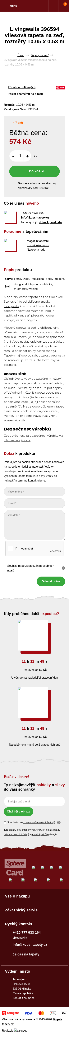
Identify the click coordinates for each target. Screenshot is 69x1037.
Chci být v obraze (18, 811)
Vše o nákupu (17, 896)
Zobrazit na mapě (24, 998)
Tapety (9, 355)
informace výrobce (17, 440)
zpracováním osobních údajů (39, 822)
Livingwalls (11, 306)
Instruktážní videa (38, 245)
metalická (38, 278)
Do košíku (37, 171)
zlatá (26, 278)
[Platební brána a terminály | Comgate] (34, 1013)
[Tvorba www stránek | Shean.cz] (20, 1030)
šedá (49, 278)
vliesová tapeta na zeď (32, 297)
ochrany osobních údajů (16, 834)
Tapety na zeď (39, 55)
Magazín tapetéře (38, 240)
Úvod (20, 55)
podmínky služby (40, 834)
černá (17, 278)
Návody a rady (36, 249)
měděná (59, 278)
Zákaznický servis (21, 910)
